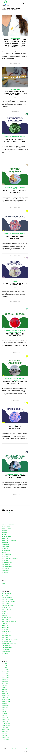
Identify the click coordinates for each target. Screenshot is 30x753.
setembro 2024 (5, 705)
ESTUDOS (5, 533)
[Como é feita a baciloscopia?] (15, 412)
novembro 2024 (6, 701)
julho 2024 (4, 709)
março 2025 (5, 693)
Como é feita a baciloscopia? (15, 427)
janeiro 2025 (5, 697)
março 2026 (5, 669)
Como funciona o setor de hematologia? (15, 284)
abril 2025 (4, 691)
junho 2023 (4, 735)
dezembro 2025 (6, 675)
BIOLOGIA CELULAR (7, 519)
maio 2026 (4, 665)
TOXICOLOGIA (6, 570)
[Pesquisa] (22, 3)
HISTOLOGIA (5, 547)
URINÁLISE (5, 572)
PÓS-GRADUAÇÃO (15, 136)
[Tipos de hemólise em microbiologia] (15, 318)
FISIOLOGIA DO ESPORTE (9, 541)
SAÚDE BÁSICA (6, 564)
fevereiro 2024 (5, 719)
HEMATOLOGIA (6, 545)
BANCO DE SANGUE (7, 517)
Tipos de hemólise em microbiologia (15, 335)
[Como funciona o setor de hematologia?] (15, 267)
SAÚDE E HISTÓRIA (7, 566)
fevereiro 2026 (5, 671)
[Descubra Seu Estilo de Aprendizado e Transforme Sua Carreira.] (15, 77)
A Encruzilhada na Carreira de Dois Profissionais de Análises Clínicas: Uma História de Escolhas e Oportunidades (15, 43)
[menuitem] (22, 3)
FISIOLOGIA (5, 539)
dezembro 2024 (6, 699)
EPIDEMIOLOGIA (6, 529)
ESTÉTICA (5, 531)
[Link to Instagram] (24, 751)
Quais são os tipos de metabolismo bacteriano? (15, 140)
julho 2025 (4, 685)
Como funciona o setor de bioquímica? (15, 191)
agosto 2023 (5, 731)
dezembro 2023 (6, 723)
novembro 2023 (6, 725)
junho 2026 (4, 663)
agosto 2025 (5, 683)
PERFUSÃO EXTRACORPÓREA (10, 558)
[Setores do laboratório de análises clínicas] (15, 365)
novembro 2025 (6, 677)
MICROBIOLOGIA (8, 136)
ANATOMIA (5, 515)
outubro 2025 (5, 679)
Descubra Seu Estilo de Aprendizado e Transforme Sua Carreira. (15, 93)
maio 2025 (4, 689)
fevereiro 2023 (5, 737)
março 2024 (5, 717)
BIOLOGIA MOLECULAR (8, 521)
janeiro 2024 (5, 721)
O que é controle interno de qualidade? (15, 477)
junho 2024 (4, 711)
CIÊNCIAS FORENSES (8, 525)
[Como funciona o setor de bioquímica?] (15, 174)
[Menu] (26, 3)
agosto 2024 (5, 707)
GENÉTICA (5, 543)
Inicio (3, 583)
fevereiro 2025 (5, 695)
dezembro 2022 (6, 739)
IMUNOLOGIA (5, 548)
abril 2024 (4, 715)
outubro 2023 (5, 727)
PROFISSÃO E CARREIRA (15, 38)
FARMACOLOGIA (6, 537)
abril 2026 (4, 667)
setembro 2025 (5, 681)
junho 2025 (4, 687)
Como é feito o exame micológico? (15, 237)
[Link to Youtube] (27, 751)
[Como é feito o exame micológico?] (15, 220)
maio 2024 (4, 713)
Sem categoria (17, 138)
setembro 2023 (5, 729)
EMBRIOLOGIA (6, 527)
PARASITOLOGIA (6, 554)
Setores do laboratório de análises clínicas (15, 383)
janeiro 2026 (5, 673)
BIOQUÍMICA (5, 523)
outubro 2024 (5, 703)
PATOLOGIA (5, 556)
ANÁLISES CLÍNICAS (7, 513)
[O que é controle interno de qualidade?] (15, 461)
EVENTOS (4, 535)
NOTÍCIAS (4, 552)
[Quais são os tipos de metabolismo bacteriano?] (15, 123)
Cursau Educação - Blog (11, 748)
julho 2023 (4, 733)
